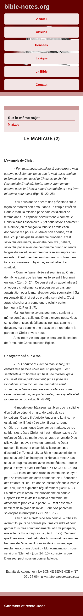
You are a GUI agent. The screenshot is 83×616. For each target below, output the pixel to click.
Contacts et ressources (25, 606)
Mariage (13, 124)
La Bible (41, 71)
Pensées (41, 45)
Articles (41, 32)
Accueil (41, 19)
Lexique (41, 58)
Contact (41, 84)
